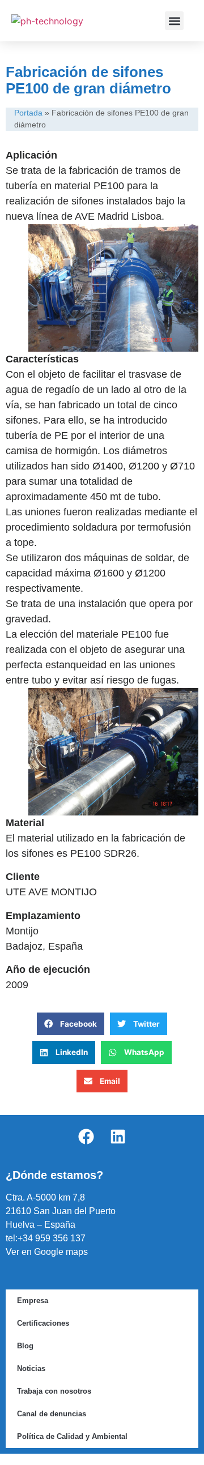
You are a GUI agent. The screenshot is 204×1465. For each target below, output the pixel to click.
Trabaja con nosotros (54, 1391)
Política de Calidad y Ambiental (72, 1436)
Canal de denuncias (51, 1414)
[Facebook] (86, 1136)
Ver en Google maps (47, 1252)
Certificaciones (43, 1323)
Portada (28, 113)
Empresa (32, 1300)
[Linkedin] (118, 1136)
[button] (174, 20)
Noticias (31, 1368)
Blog (25, 1346)
